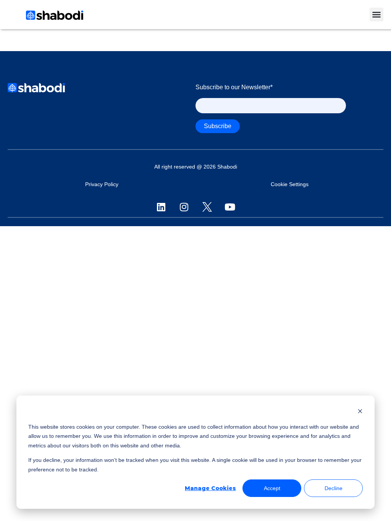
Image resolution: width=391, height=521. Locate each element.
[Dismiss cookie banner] (360, 412)
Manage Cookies (210, 488)
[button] (376, 14)
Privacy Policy (101, 184)
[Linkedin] (161, 206)
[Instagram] (184, 206)
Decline (334, 488)
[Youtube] (229, 206)
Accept (272, 488)
